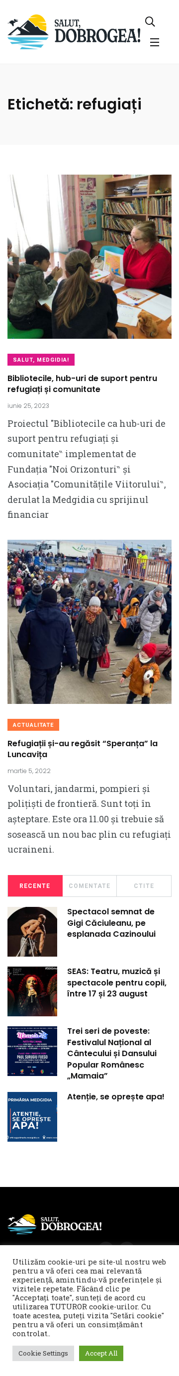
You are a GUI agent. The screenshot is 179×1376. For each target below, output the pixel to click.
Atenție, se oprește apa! (116, 1096)
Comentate (89, 886)
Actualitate (33, 725)
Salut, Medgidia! (41, 360)
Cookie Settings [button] (43, 1353)
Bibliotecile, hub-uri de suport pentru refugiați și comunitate (82, 384)
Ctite (144, 886)
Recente (34, 886)
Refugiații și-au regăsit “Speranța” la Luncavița (82, 749)
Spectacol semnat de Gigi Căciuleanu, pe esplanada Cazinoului (111, 923)
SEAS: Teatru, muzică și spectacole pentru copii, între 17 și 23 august (117, 982)
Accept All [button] (101, 1353)
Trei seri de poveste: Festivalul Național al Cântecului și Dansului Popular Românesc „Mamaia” (112, 1053)
